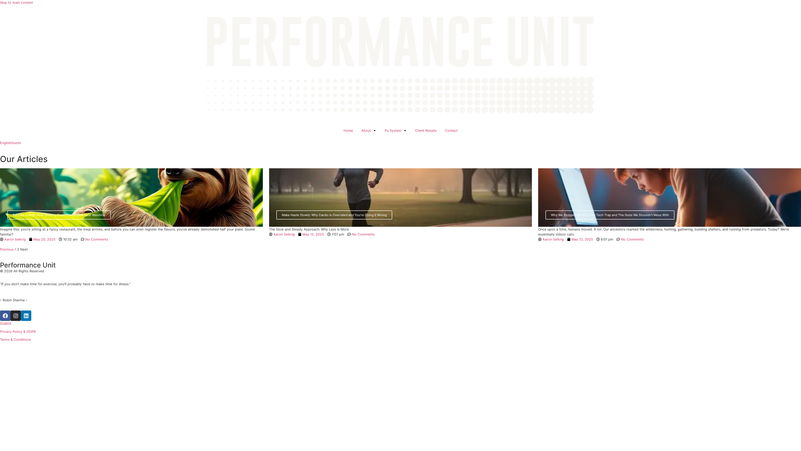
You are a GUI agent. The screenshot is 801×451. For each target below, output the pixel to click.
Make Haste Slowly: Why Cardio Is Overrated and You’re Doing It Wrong (334, 215)
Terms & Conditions (15, 339)
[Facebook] (5, 315)
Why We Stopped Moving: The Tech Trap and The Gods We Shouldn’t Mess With (610, 215)
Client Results (426, 130)
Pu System (393, 130)
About (366, 130)
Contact (451, 130)
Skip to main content (16, 2)
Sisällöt (5, 323)
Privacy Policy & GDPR (18, 331)
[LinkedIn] (26, 315)
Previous (7, 249)
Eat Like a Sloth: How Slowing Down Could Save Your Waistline (59, 215)
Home (348, 130)
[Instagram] (15, 315)
